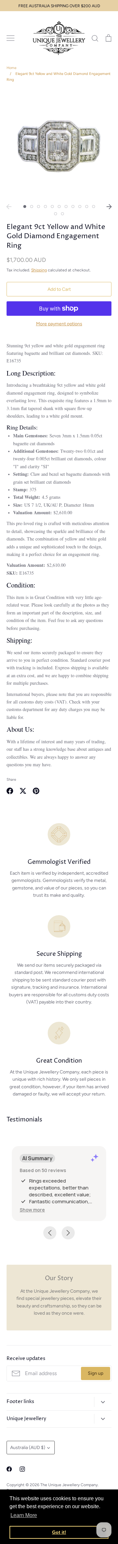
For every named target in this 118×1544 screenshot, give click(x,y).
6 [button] (59, 206)
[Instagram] (22, 1469)
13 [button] (62, 213)
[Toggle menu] (10, 38)
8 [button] (72, 206)
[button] (32, 1209)
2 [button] (31, 206)
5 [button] (52, 206)
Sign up (95, 1373)
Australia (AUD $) (27, 1447)
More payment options (59, 324)
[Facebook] (9, 1469)
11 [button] (93, 206)
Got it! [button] (59, 1532)
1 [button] (24, 206)
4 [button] (45, 206)
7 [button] (66, 206)
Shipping (39, 269)
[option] (59, 145)
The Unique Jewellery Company (69, 1484)
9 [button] (79, 206)
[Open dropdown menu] (102, 1402)
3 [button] (38, 206)
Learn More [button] (23, 1515)
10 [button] (86, 206)
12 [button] (55, 213)
